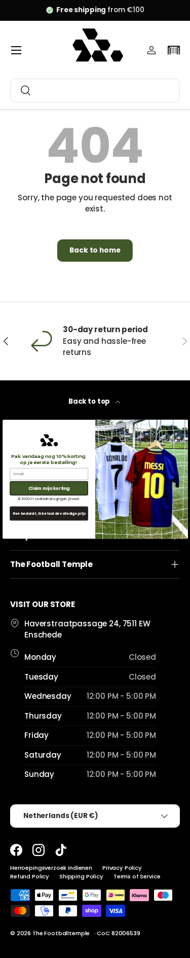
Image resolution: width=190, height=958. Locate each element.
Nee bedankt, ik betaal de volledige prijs (48, 513)
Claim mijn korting (48, 488)
